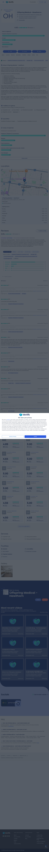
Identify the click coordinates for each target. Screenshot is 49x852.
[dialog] (24, 426)
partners (8, 419)
